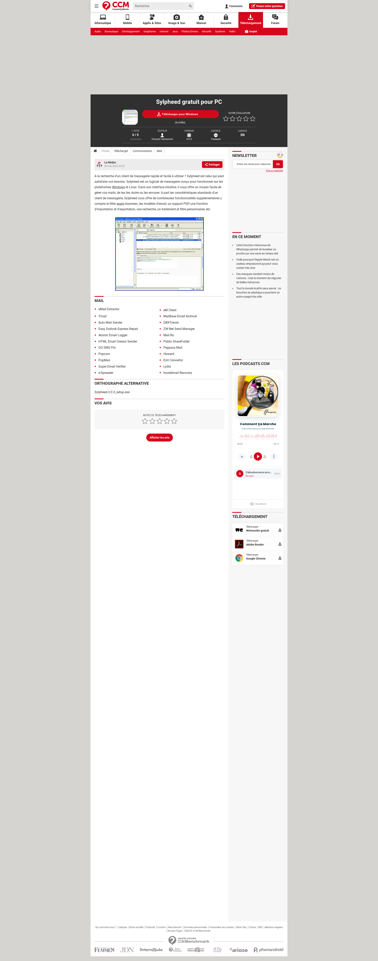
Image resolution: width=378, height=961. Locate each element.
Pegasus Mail (172, 347)
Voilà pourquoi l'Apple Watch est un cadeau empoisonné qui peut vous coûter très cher (257, 263)
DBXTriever (171, 322)
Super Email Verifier (112, 366)
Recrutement (175, 927)
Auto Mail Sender (110, 322)
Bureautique (111, 31)
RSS (260, 927)
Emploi (253, 31)
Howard (168, 354)
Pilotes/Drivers (190, 31)
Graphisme (150, 31)
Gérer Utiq (241, 927)
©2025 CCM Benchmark (198, 930)
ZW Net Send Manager (179, 329)
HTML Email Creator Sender (117, 341)
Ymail (102, 316)
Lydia (167, 366)
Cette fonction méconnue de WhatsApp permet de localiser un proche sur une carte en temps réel (257, 249)
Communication (142, 151)
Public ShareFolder (176, 341)
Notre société (136, 927)
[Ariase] (239, 950)
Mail (159, 151)
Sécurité (206, 31)
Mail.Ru (168, 335)
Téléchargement (250, 23)
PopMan (104, 360)
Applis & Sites (152, 23)
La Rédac (110, 162)
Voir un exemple (274, 170)
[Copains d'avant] (196, 949)
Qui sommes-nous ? (105, 927)
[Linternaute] (151, 950)
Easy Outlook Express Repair (118, 329)
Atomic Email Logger (112, 335)
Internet (164, 31)
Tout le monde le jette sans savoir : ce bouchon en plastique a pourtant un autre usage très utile (258, 292)
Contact (161, 927)
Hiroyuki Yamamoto (162, 139)
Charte (252, 927)
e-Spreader (105, 373)
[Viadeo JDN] (217, 949)
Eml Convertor (173, 360)
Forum (275, 23)
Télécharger (121, 151)
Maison (201, 23)
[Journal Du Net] (127, 949)
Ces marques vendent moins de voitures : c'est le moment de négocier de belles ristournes (258, 278)
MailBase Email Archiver (180, 316)
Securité (225, 23)
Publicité (150, 927)
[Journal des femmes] (104, 949)
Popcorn (104, 354)
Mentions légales (274, 927)
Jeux (175, 31)
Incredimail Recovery (177, 373)
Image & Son (176, 23)
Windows (118, 187)
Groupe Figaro (175, 930)
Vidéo (232, 31)
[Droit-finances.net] (175, 949)
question (269, 6)
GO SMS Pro (107, 347)
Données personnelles (195, 927)
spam (120, 204)
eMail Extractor (108, 309)
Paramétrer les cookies (221, 927)
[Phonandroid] (269, 949)
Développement (131, 31)
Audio (97, 31)
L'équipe (123, 927)
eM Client (169, 310)
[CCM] (115, 6)
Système (220, 31)
